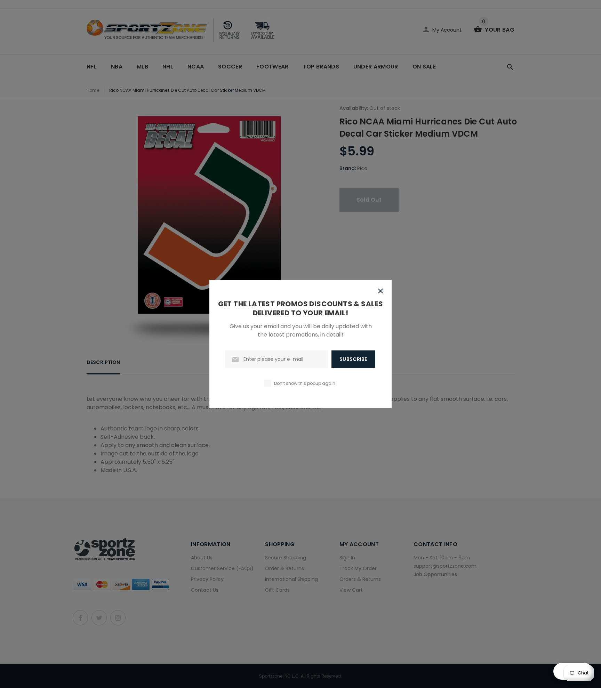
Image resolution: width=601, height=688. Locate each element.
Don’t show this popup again (304, 383)
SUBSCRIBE (353, 359)
